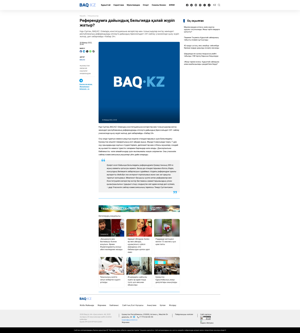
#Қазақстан (85, 66)
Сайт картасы (205, 314)
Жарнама (102, 305)
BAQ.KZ (82, 60)
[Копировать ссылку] (93, 51)
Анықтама (151, 305)
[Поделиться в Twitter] (87, 51)
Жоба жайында (87, 305)
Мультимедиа (133, 5)
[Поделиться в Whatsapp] (90, 51)
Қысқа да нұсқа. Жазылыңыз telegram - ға (86, 86)
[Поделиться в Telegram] (84, 51)
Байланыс (114, 305)
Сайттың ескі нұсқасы (132, 305)
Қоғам (162, 305)
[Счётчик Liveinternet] (205, 318)
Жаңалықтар (93, 16)
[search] (219, 5)
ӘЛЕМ (172, 5)
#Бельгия (83, 68)
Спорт (146, 5)
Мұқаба (83, 16)
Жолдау (172, 305)
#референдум (85, 73)
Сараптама (118, 5)
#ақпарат (84, 71)
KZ (214, 5)
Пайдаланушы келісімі (184, 314)
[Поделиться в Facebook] (81, 51)
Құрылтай (106, 5)
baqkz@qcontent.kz (129, 320)
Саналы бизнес (159, 5)
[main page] (88, 5)
